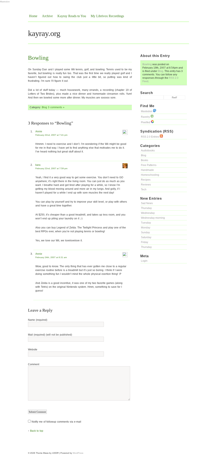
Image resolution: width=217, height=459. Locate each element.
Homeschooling (150, 174)
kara (37, 164)
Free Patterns (148, 165)
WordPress (78, 453)
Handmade (147, 170)
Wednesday (148, 213)
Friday (144, 242)
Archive (47, 16)
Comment (33, 364)
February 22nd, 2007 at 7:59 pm (51, 168)
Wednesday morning (153, 217)
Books (144, 160)
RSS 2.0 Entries (150, 136)
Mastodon (5, 1)
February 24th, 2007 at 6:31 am (51, 257)
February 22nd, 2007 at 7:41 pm (51, 135)
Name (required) (37, 319)
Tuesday (146, 222)
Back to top (36, 430)
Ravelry (145, 116)
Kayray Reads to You (71, 16)
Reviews (146, 184)
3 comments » (56, 107)
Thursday (146, 208)
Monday (145, 227)
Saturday (146, 237)
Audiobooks (148, 150)
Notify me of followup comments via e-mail (56, 421)
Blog (160, 71)
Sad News (147, 203)
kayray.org (44, 33)
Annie (38, 131)
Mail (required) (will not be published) (50, 334)
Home (33, 16)
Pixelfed (146, 122)
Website (32, 349)
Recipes (145, 179)
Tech (143, 189)
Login (144, 260)
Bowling (147, 64)
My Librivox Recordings (107, 16)
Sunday (145, 232)
